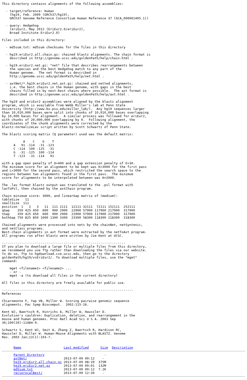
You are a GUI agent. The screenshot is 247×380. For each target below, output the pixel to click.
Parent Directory (29, 355)
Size (104, 347)
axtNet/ (20, 358)
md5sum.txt (23, 369)
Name (17, 347)
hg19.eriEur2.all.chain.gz (38, 362)
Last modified (76, 347)
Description (122, 347)
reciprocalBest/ (28, 373)
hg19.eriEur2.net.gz (32, 365)
